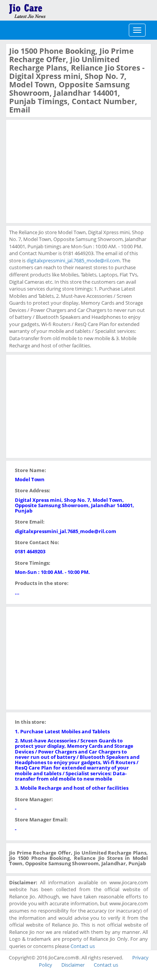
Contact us (82, 946)
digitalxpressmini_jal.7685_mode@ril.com (73, 260)
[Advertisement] (66, 170)
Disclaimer (73, 964)
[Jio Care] (53, 9)
